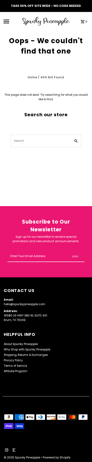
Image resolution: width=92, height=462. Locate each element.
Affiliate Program (15, 371)
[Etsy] (13, 450)
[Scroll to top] (82, 449)
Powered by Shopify (57, 457)
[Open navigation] (12, 21)
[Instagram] (6, 450)
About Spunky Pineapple (21, 344)
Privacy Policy (13, 360)
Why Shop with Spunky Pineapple (27, 349)
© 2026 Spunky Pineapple (22, 457)
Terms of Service (15, 366)
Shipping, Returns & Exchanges (26, 355)
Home (32, 77)
